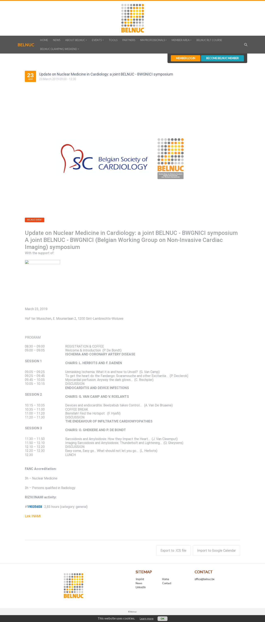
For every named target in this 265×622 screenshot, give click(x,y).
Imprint (140, 579)
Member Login (185, 58)
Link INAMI (33, 516)
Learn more (146, 618)
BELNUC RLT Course (209, 40)
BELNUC (26, 44)
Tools (113, 40)
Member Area (181, 40)
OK (162, 618)
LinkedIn (141, 587)
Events (97, 40)
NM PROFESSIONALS (152, 40)
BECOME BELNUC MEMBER (222, 58)
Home (44, 40)
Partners (128, 40)
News (56, 40)
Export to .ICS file (173, 550)
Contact (166, 583)
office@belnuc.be (204, 579)
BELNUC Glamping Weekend (58, 49)
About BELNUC (75, 40)
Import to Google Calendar (216, 550)
